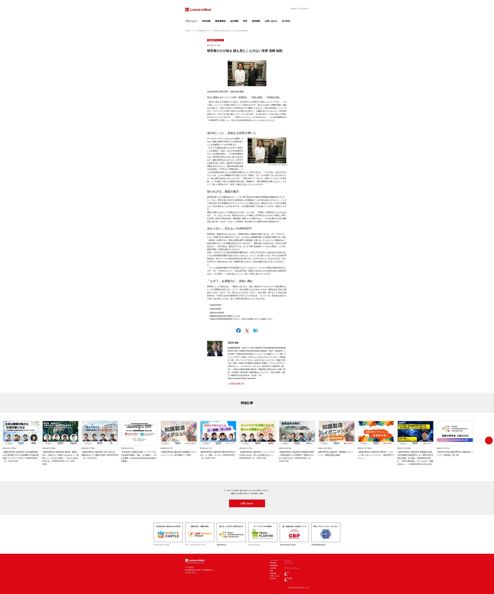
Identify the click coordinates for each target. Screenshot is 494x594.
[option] (21, 441)
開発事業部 (220, 20)
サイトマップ (304, 8)
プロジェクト (191, 20)
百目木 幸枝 (233, 342)
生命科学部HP (215, 305)
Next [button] (489, 440)
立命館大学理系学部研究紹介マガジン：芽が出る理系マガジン (235, 319)
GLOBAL (286, 20)
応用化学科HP (215, 308)
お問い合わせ (271, 20)
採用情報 (256, 20)
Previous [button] (5, 440)
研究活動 (206, 20)
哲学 (245, 20)
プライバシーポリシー (292, 568)
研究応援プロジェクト (215, 40)
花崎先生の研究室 (217, 312)
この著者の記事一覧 (236, 383)
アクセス (294, 8)
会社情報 (234, 20)
